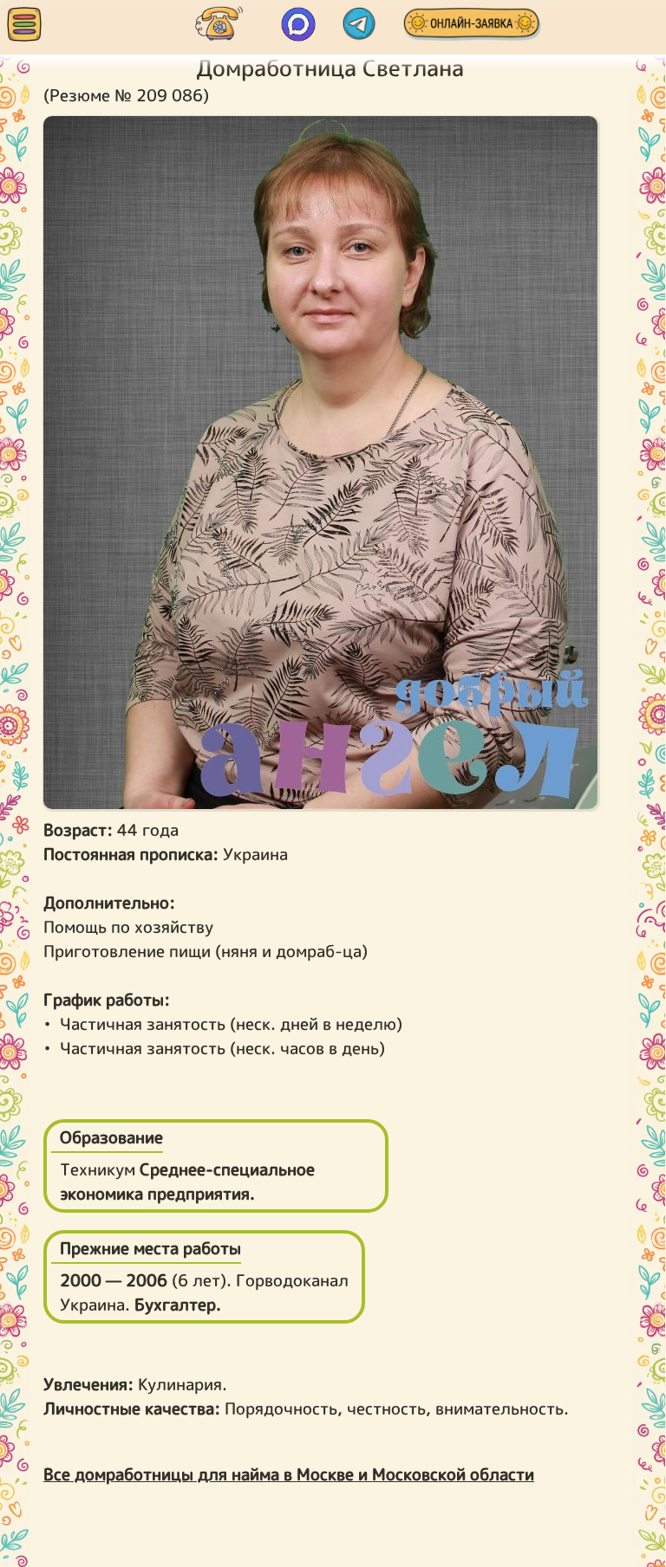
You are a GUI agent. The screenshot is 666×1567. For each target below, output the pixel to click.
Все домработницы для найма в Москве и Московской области (288, 1474)
